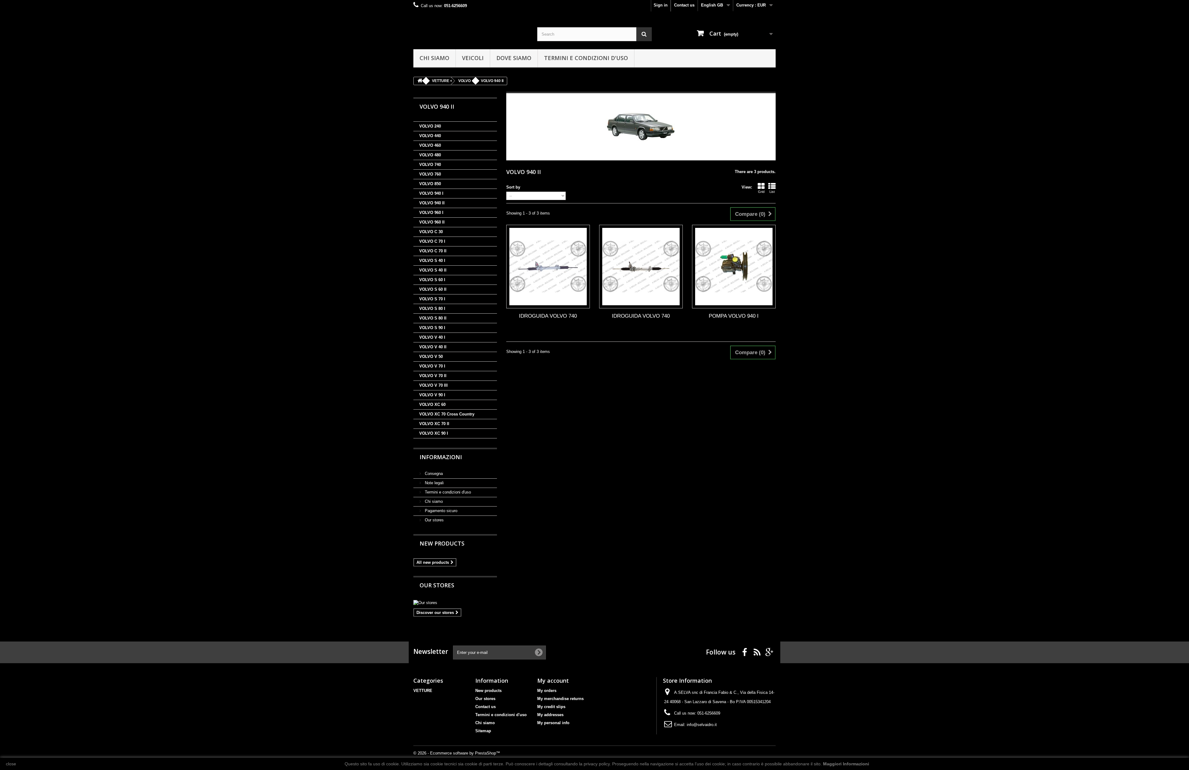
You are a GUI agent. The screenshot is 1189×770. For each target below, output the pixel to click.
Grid (761, 192)
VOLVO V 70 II (432, 375)
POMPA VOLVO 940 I (734, 316)
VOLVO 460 (430, 145)
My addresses (550, 714)
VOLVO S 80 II (432, 318)
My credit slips (551, 706)
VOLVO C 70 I (432, 241)
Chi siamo (434, 58)
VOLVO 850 (430, 183)
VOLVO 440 (430, 135)
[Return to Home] (420, 81)
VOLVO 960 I (431, 212)
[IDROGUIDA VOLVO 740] (548, 266)
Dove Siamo (513, 58)
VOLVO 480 (430, 155)
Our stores (434, 520)
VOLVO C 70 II (432, 251)
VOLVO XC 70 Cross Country (446, 414)
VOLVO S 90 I (432, 327)
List (772, 192)
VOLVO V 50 (431, 356)
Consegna (433, 473)
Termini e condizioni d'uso (586, 58)
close (11, 763)
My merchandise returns (560, 698)
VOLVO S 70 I (432, 299)
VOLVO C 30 (431, 231)
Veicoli (473, 58)
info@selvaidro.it (702, 724)
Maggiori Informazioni (846, 763)
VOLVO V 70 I (432, 366)
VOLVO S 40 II (432, 270)
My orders (546, 690)
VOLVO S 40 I (432, 260)
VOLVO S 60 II (432, 289)
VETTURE (422, 690)
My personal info (553, 722)
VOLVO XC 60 (432, 404)
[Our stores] (455, 603)
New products (442, 543)
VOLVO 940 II (432, 203)
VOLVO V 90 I (432, 395)
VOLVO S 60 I (432, 279)
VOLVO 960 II (432, 222)
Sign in (661, 5)
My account (553, 680)
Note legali (434, 483)
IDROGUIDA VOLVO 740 (548, 316)
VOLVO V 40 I (432, 337)
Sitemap (483, 731)
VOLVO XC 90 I (433, 433)
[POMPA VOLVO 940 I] (734, 266)
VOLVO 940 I (431, 193)
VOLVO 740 (430, 164)
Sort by (513, 187)
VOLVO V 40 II (432, 347)
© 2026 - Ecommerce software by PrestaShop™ (456, 753)
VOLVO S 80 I (432, 308)
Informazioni (441, 457)
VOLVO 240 (430, 126)
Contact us (684, 5)
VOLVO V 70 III (433, 385)
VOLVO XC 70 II (434, 423)
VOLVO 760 (430, 174)
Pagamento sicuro (440, 510)
